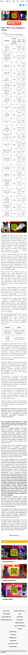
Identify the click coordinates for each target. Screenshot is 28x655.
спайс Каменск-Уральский (13, 633)
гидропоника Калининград (20, 618)
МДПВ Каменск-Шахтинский (13, 639)
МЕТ (18, 1)
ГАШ (13, 1)
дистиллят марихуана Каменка (19, 627)
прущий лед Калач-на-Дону (19, 612)
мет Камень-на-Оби (13, 643)
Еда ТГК (8, 1)
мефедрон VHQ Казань (6, 619)
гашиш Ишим (6, 610)
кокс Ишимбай (6, 613)
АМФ (22, 1)
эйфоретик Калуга (19, 622)
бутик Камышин (13, 646)
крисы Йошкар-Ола (6, 616)
